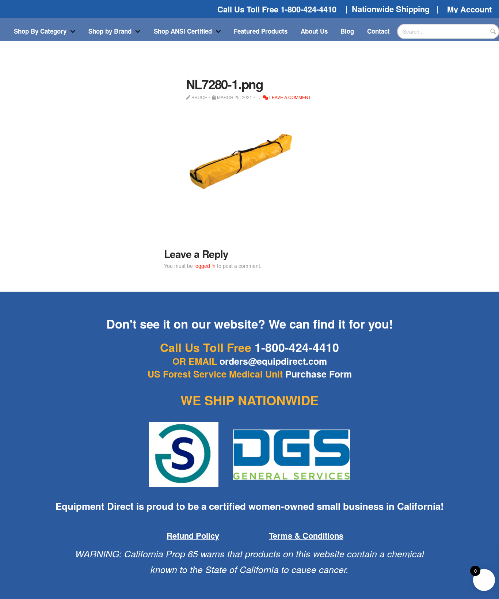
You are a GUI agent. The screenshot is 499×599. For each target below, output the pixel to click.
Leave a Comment (289, 97)
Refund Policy (193, 535)
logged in (205, 265)
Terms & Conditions (306, 535)
